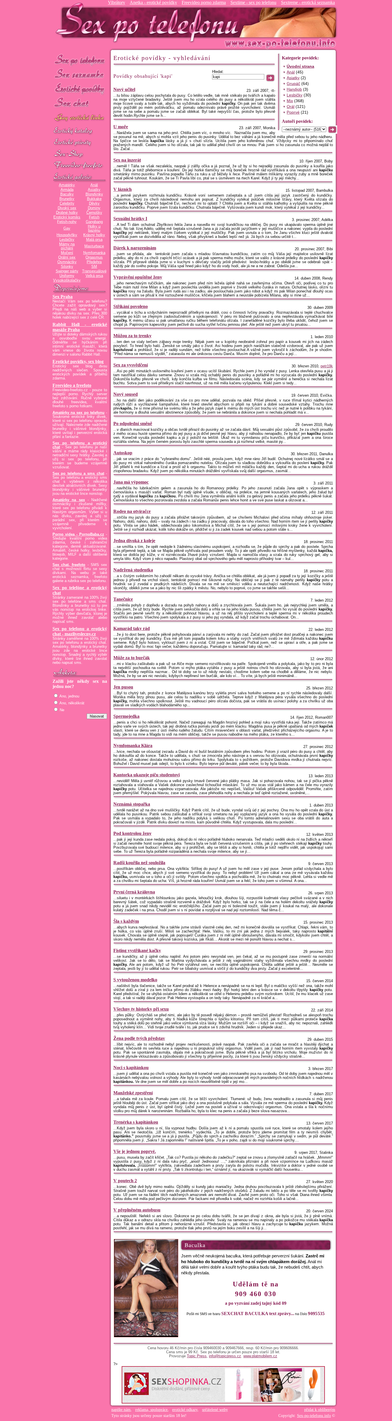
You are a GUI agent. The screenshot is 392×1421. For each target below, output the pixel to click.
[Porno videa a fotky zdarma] (80, 165)
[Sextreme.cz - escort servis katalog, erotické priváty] (80, 142)
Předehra (94, 262)
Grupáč (293, 83)
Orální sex (66, 257)
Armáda (67, 190)
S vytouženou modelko (135, 979)
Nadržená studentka (133, 569)
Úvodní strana (300, 66)
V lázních (122, 189)
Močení (67, 253)
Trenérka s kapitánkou (135, 1122)
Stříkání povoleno (130, 306)
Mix (290, 100)
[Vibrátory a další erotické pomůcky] (80, 154)
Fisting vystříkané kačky (137, 950)
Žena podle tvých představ (139, 1038)
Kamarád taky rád (131, 628)
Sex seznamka (80, 74)
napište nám (121, 1410)
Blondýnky (94, 194)
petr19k (327, 366)
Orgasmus (94, 257)
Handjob (294, 89)
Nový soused (125, 394)
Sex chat (80, 103)
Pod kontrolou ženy (132, 833)
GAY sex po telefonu (80, 118)
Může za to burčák (131, 657)
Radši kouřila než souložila (139, 862)
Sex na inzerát (127, 160)
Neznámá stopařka (131, 804)
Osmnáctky (67, 262)
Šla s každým (126, 921)
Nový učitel (124, 89)
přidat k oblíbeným (319, 1410)
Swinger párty (67, 271)
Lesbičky (66, 240)
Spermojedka (126, 716)
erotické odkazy (184, 1410)
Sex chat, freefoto (69, 565)
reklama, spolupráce (151, 1410)
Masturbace (94, 246)
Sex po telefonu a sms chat (78, 474)
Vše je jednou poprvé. (134, 1151)
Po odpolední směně (132, 423)
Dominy (94, 208)
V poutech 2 (125, 1180)
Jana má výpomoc (131, 482)
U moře (120, 126)
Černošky (94, 213)
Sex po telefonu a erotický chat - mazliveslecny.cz (80, 631)
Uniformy (66, 276)
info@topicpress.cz (225, 1356)
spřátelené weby (215, 1410)
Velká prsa (94, 276)
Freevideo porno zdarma (204, 2)
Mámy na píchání (67, 246)
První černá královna (134, 891)
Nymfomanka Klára (132, 745)
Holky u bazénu (94, 228)
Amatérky (67, 185)
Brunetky (66, 199)
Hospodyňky (67, 235)
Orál (290, 106)
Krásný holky (94, 235)
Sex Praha (63, 296)
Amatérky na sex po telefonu (78, 413)
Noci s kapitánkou (131, 1067)
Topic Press (197, 1356)
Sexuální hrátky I (130, 218)
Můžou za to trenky (132, 335)
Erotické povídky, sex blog (78, 361)
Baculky (67, 194)
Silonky (67, 267)
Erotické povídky (80, 89)
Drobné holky (67, 213)
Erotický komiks (66, 217)
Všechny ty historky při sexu (141, 1009)
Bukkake (94, 199)
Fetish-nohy (67, 222)
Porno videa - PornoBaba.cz (78, 534)
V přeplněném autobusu (136, 1209)
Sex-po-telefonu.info (314, 1416)
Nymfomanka (94, 253)
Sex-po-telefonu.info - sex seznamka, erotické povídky (149, 22)
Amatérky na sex (69, 500)
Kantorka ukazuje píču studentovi (146, 774)
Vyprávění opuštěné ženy (137, 277)
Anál (94, 185)
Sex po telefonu (80, 59)
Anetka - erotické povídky (153, 2)
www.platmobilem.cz (260, 1356)
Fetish (94, 217)
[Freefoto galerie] (80, 177)
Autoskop (122, 452)
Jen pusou (123, 687)
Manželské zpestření (133, 1092)
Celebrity (67, 203)
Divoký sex (67, 208)
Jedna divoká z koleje (134, 540)
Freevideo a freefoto (72, 385)
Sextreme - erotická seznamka (308, 2)
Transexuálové (94, 271)
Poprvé (293, 112)
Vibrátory (116, 2)
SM (94, 267)
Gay (66, 228)
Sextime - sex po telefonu (253, 2)
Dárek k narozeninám (134, 247)
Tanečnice (123, 599)
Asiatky (94, 190)
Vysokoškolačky (67, 280)
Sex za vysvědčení (130, 364)
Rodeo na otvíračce (132, 511)
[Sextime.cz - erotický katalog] (80, 131)
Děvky (94, 203)
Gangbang (94, 222)
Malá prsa (94, 240)
